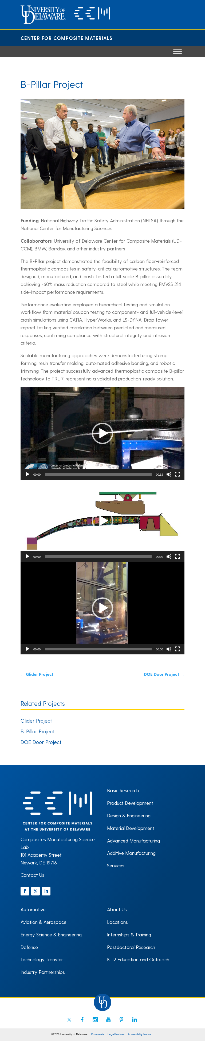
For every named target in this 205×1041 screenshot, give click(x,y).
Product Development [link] (130, 803)
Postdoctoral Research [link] (131, 947)
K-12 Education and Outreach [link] (138, 959)
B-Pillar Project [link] (38, 731)
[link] (65, 22)
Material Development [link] (130, 828)
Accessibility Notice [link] (139, 1034)
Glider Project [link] (36, 720)
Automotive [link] (33, 909)
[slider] (98, 474)
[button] (102, 433)
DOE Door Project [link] (41, 742)
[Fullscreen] (177, 474)
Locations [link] (117, 922)
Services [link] (115, 865)
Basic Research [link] (123, 790)
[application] (102, 433)
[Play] (27, 474)
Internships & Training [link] (129, 934)
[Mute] (169, 474)
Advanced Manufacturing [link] (133, 840)
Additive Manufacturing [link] (131, 853)
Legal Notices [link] (116, 1034)
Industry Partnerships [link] (43, 972)
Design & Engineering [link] (129, 815)
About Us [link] (117, 909)
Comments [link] (97, 1034)
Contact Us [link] (32, 875)
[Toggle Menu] (177, 51)
